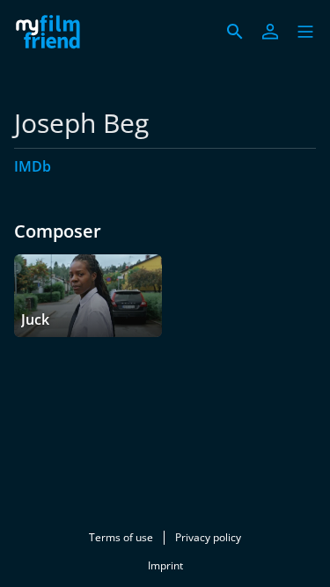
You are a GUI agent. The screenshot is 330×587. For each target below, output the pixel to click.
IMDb (32, 166)
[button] (305, 31)
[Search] (235, 31)
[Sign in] (270, 31)
